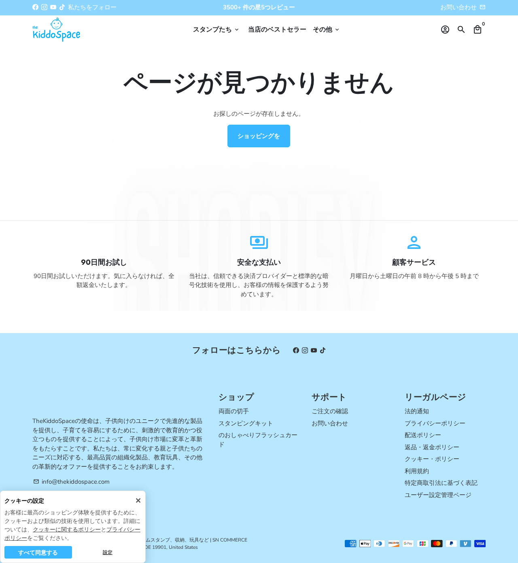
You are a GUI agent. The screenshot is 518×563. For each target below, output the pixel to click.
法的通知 (417, 411)
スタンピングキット (246, 423)
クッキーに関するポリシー (67, 529)
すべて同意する (38, 552)
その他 (326, 29)
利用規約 (417, 471)
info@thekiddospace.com (71, 482)
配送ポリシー (423, 435)
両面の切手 (234, 411)
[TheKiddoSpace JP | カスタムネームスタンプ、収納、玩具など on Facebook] (35, 7)
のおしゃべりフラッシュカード (258, 439)
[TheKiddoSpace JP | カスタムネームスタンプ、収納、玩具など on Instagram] (44, 7)
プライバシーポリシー (435, 423)
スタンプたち (216, 29)
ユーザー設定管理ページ (438, 495)
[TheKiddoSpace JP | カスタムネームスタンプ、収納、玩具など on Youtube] (53, 7)
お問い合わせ (458, 7)
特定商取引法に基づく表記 (441, 483)
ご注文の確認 (330, 411)
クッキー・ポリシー (432, 459)
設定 (108, 552)
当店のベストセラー (277, 29)
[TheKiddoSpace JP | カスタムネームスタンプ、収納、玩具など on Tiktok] (62, 7)
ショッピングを (259, 136)
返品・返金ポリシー (432, 447)
